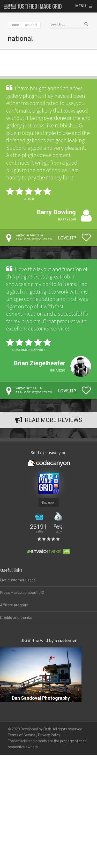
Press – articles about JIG (22, 592)
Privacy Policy (49, 735)
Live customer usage (18, 580)
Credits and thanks (16, 617)
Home (14, 25)
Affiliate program (14, 605)
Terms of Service (22, 735)
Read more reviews (53, 420)
